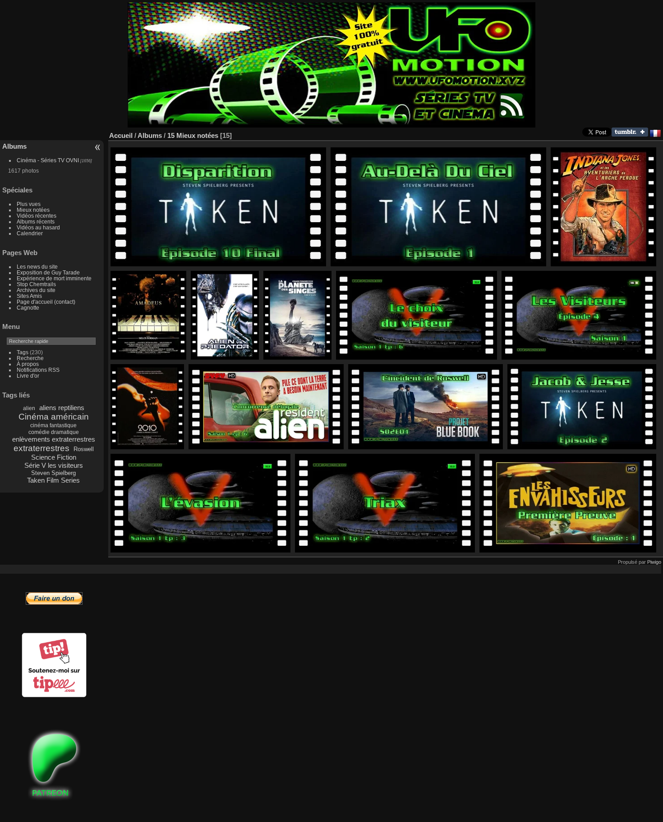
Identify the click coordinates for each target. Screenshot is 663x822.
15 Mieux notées (192, 135)
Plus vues (29, 204)
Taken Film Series (53, 480)
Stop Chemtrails (36, 284)
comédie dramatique (53, 432)
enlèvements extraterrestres (53, 439)
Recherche (30, 358)
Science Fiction (53, 457)
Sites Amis (29, 296)
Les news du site (37, 266)
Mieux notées (33, 210)
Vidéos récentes (36, 216)
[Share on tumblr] (630, 134)
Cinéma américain (53, 416)
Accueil (121, 135)
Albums (14, 146)
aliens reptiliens (61, 407)
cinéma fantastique (53, 425)
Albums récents (36, 221)
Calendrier (30, 233)
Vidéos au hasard (38, 227)
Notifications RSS (38, 370)
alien (29, 408)
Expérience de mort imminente (54, 278)
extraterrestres (41, 448)
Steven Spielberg (53, 473)
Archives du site (36, 290)
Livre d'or (28, 376)
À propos (28, 364)
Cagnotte (28, 308)
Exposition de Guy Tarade (48, 272)
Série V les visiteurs (53, 465)
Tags (22, 352)
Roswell (84, 449)
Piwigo (654, 562)
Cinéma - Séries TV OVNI (48, 160)
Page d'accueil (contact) (46, 302)
